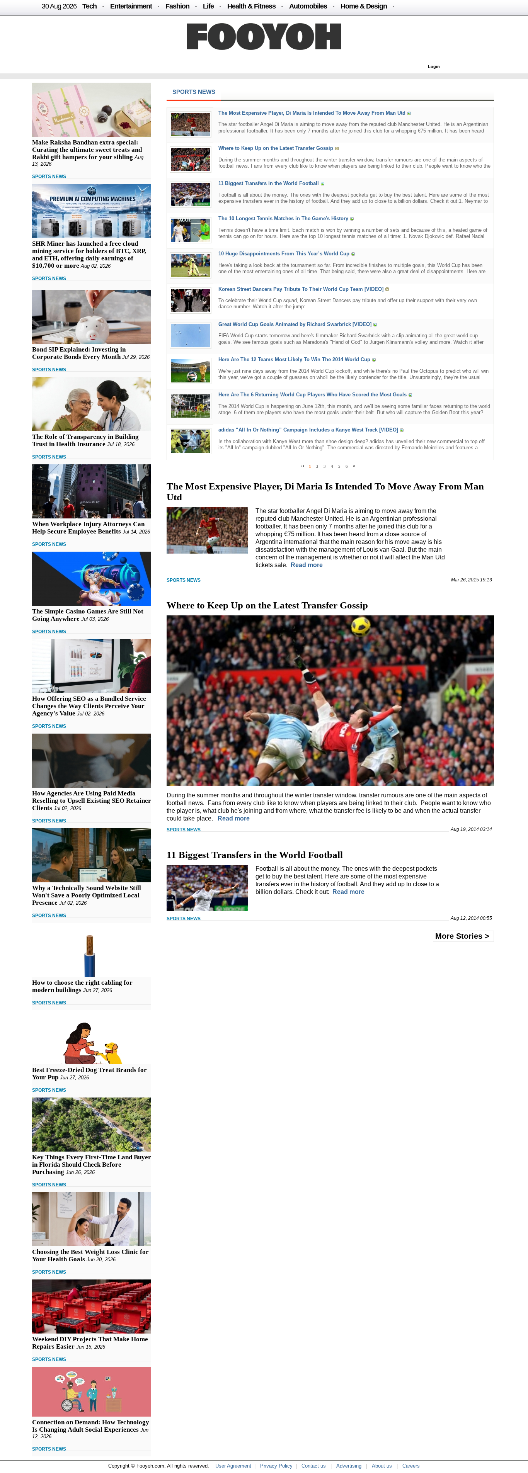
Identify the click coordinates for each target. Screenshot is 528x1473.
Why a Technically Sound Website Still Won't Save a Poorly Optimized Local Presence (86, 895)
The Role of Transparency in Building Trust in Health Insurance (85, 440)
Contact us (313, 1466)
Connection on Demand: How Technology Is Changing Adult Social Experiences (90, 1426)
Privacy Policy (276, 1466)
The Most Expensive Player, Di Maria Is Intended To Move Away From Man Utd (311, 113)
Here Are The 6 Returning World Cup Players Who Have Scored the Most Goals (312, 395)
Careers (411, 1466)
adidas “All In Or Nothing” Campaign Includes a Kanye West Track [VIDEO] (308, 430)
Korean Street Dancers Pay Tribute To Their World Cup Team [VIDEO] (300, 289)
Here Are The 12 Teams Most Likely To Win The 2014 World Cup (294, 359)
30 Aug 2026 (59, 6)
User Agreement (233, 1466)
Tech (89, 6)
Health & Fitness (251, 6)
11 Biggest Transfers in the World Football (268, 183)
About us (382, 1466)
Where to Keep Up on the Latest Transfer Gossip (275, 148)
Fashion (177, 6)
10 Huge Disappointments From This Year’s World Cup (283, 254)
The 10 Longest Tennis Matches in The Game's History (283, 219)
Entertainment (131, 6)
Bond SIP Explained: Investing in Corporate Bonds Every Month (79, 353)
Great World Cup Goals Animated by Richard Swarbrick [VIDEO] (294, 324)
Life (208, 6)
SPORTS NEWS (49, 176)
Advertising (348, 1466)
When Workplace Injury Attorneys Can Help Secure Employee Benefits (88, 527)
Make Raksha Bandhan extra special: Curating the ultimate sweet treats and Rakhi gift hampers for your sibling (87, 150)
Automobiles (308, 6)
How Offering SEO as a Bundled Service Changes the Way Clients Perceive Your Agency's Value (89, 706)
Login (434, 66)
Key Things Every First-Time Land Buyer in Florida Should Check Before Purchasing (91, 1165)
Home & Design (364, 6)
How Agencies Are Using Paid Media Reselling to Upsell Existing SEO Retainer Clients (91, 801)
